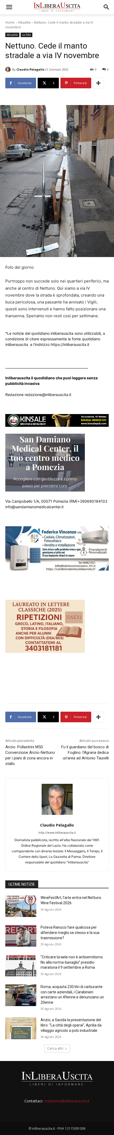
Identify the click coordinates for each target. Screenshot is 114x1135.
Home (10, 22)
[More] (98, 83)
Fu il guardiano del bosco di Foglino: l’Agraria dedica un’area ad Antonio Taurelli (85, 752)
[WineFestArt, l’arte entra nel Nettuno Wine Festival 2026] (20, 906)
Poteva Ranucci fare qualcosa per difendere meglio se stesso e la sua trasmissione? (70, 932)
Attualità (24, 22)
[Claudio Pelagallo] (8, 69)
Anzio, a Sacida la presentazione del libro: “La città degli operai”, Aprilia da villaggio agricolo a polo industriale (71, 1025)
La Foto (26, 35)
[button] (9, 7)
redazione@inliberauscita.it (67, 1100)
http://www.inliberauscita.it (57, 832)
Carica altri (55, 1048)
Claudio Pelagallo (30, 69)
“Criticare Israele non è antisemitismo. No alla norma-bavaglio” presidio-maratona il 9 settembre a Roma (72, 962)
